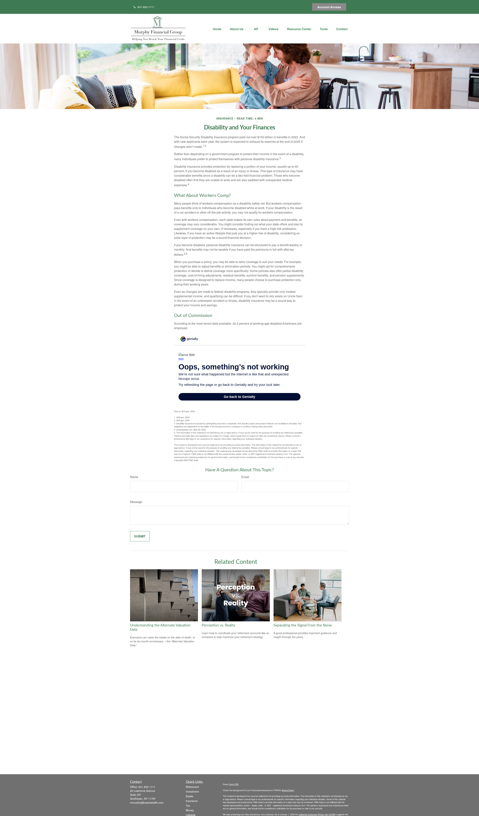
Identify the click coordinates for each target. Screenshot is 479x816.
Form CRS (234, 784)
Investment (192, 791)
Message (136, 502)
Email (245, 477)
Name (134, 477)
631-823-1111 (146, 7)
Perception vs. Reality (218, 625)
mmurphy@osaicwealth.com (147, 802)
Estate (189, 796)
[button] (217, 28)
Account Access (329, 7)
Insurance (192, 801)
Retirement (192, 787)
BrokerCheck (288, 790)
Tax (188, 805)
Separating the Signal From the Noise (303, 625)
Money (190, 810)
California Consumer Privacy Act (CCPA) (317, 814)
